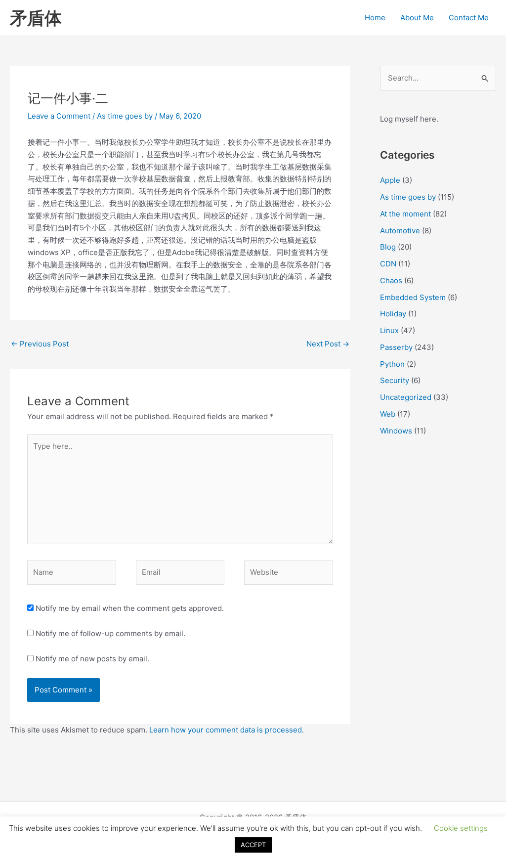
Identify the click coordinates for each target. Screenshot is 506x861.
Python (392, 364)
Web (387, 414)
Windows (396, 430)
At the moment (405, 213)
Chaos (391, 280)
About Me (417, 17)
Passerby (396, 347)
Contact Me (469, 17)
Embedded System (413, 297)
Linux (389, 330)
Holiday (393, 313)
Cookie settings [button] (461, 828)
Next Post (327, 343)
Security (394, 380)
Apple (390, 180)
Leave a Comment (59, 116)
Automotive (400, 230)
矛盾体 (36, 17)
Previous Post (40, 343)
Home (375, 17)
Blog (388, 247)
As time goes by (125, 116)
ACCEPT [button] (253, 845)
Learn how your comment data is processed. (226, 729)
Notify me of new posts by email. (92, 658)
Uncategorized (405, 397)
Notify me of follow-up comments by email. (110, 633)
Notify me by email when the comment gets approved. (129, 608)
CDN (388, 263)
